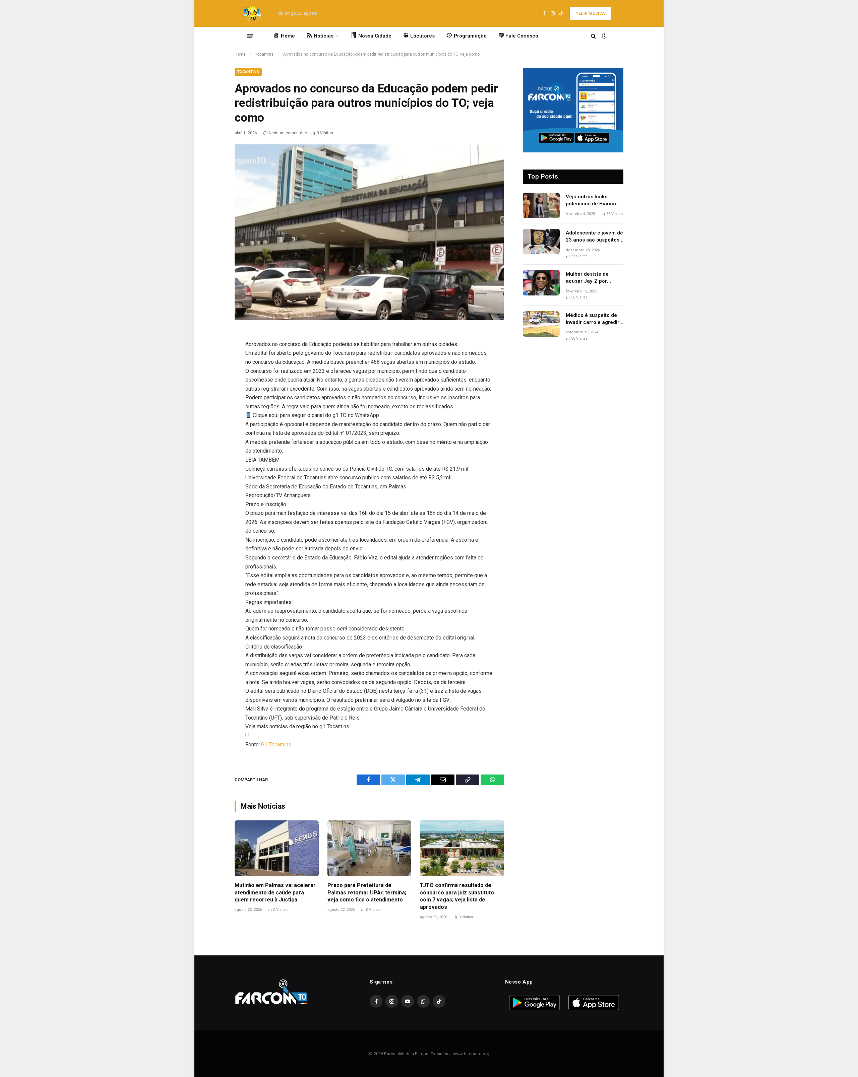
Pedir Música (590, 13)
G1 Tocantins (276, 744)
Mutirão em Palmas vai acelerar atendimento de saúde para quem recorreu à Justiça (275, 892)
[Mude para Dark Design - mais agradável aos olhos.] (603, 36)
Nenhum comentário (288, 133)
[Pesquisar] (593, 36)
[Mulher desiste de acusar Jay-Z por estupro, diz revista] (541, 282)
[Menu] (250, 36)
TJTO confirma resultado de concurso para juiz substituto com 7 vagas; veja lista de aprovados (457, 896)
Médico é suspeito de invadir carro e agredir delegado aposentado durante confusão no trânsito (592, 319)
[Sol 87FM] (254, 13)
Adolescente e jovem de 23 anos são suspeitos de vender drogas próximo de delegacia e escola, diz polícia (594, 237)
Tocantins (248, 72)
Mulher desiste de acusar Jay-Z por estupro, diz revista (589, 278)
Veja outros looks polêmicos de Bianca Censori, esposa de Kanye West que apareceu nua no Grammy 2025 (591, 201)
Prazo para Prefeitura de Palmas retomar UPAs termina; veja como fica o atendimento (366, 892)
